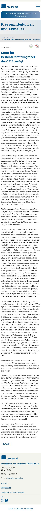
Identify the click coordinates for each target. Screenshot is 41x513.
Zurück (6, 444)
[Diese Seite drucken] (32, 47)
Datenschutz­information (12, 492)
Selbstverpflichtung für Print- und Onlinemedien (22, 15)
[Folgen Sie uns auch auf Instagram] (2, 500)
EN (2, 497)
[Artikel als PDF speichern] (38, 47)
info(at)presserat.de (15, 478)
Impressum (6, 488)
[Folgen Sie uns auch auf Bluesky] (6, 500)
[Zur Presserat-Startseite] (9, 8)
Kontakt (4, 483)
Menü (38, 6)
